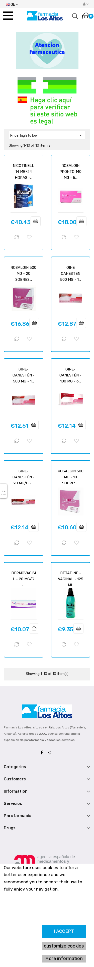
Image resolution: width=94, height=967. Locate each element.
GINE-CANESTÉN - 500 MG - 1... (24, 375)
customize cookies (64, 946)
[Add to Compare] (17, 237)
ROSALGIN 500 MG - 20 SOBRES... (23, 273)
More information (64, 958)
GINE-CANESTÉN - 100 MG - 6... (70, 375)
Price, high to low (47, 135)
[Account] (85, 4)
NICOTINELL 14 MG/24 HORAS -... (23, 171)
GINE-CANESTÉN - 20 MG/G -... (24, 477)
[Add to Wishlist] (29, 237)
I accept (64, 931)
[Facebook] (43, 752)
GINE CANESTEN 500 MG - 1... (70, 273)
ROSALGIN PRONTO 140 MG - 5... (70, 171)
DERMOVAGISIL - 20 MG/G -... (23, 579)
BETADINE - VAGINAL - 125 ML (70, 579)
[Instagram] (50, 752)
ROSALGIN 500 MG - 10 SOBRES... (70, 477)
